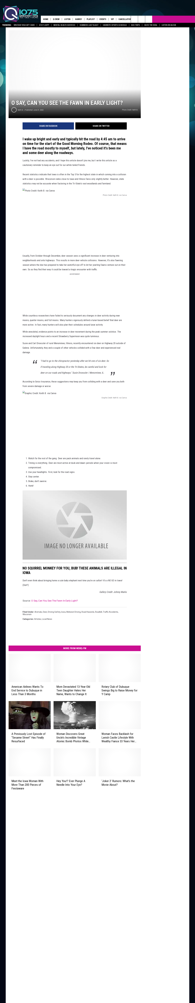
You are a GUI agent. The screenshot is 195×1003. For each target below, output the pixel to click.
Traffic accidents (110, 612)
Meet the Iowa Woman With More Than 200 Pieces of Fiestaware (27, 784)
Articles (37, 619)
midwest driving (73, 612)
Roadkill (98, 612)
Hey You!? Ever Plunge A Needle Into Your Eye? (70, 782)
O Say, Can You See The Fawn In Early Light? (54, 600)
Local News (47, 619)
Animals (38, 612)
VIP (112, 19)
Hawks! (78, 19)
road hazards (88, 612)
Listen (67, 19)
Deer (45, 612)
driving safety (54, 612)
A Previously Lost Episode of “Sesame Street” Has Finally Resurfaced (28, 737)
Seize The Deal (150, 25)
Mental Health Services (64, 25)
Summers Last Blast (89, 25)
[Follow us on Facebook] (148, 19)
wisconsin (27, 614)
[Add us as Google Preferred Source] (141, 19)
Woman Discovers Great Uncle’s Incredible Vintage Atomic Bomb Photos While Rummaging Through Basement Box (72, 737)
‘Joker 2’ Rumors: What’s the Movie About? (118, 782)
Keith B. (20, 110)
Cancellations (125, 19)
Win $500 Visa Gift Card (24, 25)
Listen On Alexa (169, 25)
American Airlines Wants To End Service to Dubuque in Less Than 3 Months (27, 690)
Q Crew (56, 19)
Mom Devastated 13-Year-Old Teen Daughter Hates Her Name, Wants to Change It (73, 690)
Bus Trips (135, 25)
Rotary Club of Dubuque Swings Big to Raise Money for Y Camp (119, 690)
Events (102, 19)
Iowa (63, 612)
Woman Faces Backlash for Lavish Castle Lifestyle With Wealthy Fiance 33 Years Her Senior (118, 737)
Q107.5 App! (44, 25)
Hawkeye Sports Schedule (115, 25)
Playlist (91, 19)
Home (45, 19)
